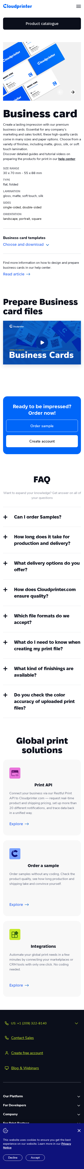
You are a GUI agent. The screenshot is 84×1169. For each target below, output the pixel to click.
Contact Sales (22, 1037)
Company (10, 1114)
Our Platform (13, 1096)
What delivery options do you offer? (47, 567)
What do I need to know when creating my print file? (47, 646)
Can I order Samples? (46, 517)
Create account (42, 441)
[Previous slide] (60, 92)
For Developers (14, 1105)
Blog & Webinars (25, 1068)
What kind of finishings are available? (47, 672)
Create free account (27, 1053)
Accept (35, 1158)
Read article (13, 274)
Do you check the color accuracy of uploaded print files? (47, 701)
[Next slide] (73, 92)
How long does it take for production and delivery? (47, 540)
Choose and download (23, 244)
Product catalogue (42, 24)
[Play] (42, 342)
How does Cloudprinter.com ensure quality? (47, 593)
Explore (16, 824)
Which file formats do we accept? (46, 619)
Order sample (42, 426)
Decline (12, 1158)
